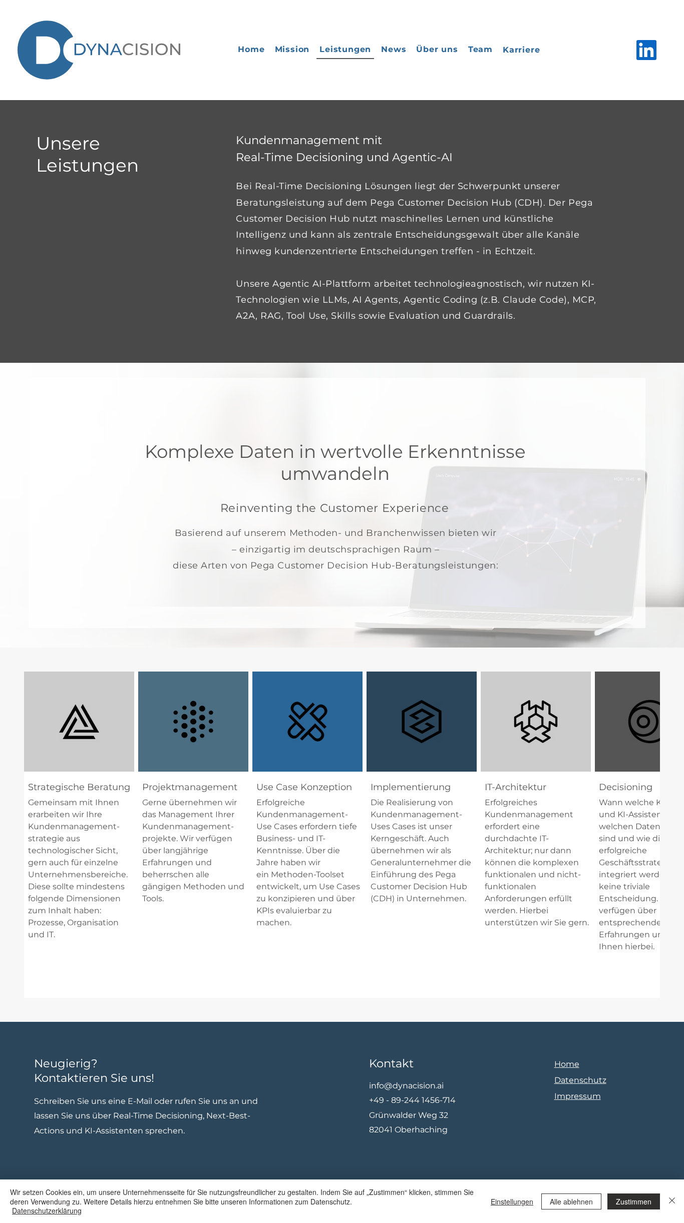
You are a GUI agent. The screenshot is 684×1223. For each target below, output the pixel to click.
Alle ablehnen (571, 1201)
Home (566, 1064)
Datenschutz (580, 1080)
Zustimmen (633, 1201)
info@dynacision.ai (406, 1085)
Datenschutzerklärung (47, 1210)
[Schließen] (672, 1201)
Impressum (577, 1096)
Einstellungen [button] (512, 1201)
